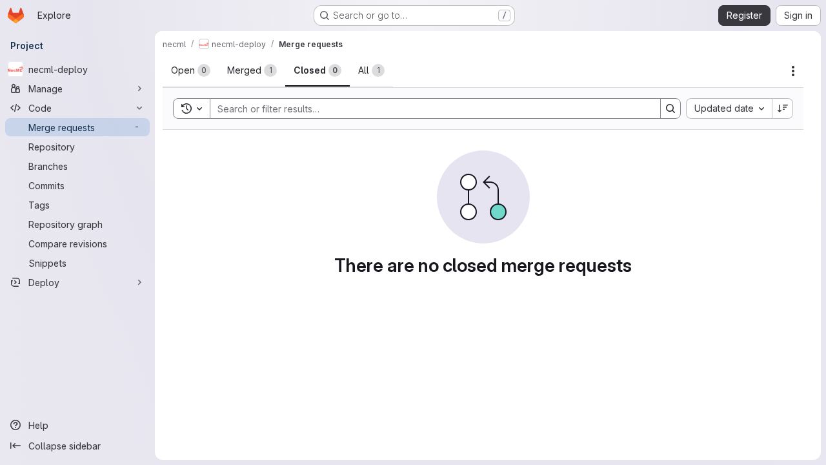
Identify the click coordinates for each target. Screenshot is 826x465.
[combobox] (729, 108)
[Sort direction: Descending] (782, 108)
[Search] (670, 108)
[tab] (191, 70)
